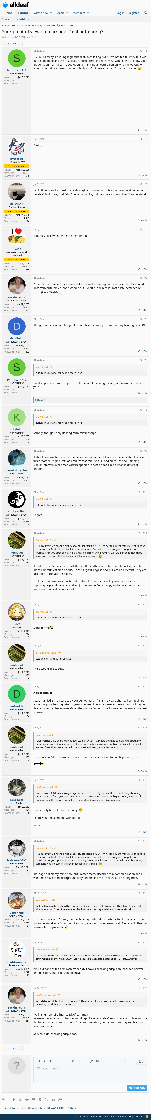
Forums (23, 13)
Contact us (82, 1116)
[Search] (145, 12)
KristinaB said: (43, 900)
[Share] (140, 51)
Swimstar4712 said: (46, 540)
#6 (145, 318)
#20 (145, 988)
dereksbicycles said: (46, 652)
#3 (145, 184)
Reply (144, 130)
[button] (51, 12)
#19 (145, 942)
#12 (145, 604)
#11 (145, 532)
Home (8, 13)
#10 (145, 491)
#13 (145, 645)
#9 (145, 450)
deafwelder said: (44, 735)
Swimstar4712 (12, 37)
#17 (145, 840)
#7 (145, 359)
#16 (145, 780)
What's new (41, 13)
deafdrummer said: (46, 995)
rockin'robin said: (45, 949)
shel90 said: (42, 367)
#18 (145, 892)
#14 (145, 686)
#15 (145, 727)
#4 (145, 229)
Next (16, 43)
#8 (145, 409)
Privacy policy (118, 1116)
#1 (145, 50)
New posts (7, 19)
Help (131, 1116)
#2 (145, 139)
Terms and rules (99, 1116)
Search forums (24, 19)
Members (79, 13)
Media (60, 13)
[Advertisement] (90, 98)
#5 (145, 277)
